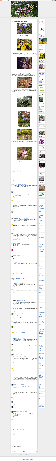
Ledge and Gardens (41, 293)
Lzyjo (14, 307)
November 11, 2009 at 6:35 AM (23, 191)
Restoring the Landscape (41, 340)
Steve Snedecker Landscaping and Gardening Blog (41, 359)
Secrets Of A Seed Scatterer (41, 348)
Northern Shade (41, 321)
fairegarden (40, 238)
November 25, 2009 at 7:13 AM (20, 423)
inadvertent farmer (15, 349)
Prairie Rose (40, 336)
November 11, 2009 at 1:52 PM (24, 326)
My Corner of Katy (41, 308)
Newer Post (13, 451)
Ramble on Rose (15, 332)
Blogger (32, 459)
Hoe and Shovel (41, 268)
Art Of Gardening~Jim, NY (41, 208)
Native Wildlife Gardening (41, 316)
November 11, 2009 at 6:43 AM (18, 211)
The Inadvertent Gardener (41, 380)
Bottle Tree (21, 171)
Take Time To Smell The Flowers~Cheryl (41, 368)
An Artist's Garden (41, 205)
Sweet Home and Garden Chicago (41, 365)
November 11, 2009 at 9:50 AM (18, 294)
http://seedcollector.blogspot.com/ (41, 273)
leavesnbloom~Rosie (41, 292)
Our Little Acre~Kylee (41, 325)
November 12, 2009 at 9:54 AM (18, 406)
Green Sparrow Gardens (41, 262)
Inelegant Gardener (41, 280)
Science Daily (41, 345)
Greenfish (40, 265)
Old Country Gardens (41, 322)
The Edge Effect (41, 377)
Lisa (13, 354)
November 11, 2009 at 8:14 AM (18, 273)
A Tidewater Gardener (40, 202)
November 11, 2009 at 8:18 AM (21, 278)
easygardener (15, 338)
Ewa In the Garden (41, 237)
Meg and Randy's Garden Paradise (41, 301)
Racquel (14, 391)
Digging (40, 228)
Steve (14, 372)
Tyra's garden (41, 393)
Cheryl (14, 313)
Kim (13, 273)
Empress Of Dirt (41, 236)
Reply (14, 181)
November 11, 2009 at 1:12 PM (24, 321)
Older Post (35, 451)
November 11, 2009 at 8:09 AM (21, 262)
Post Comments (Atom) (26, 454)
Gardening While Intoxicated (41, 253)
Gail (13, 224)
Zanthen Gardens (41, 406)
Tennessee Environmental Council (41, 374)
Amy (14, 401)
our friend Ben (15, 283)
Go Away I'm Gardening (40, 260)
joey (13, 406)
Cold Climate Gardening (40, 220)
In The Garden (41, 276)
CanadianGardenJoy (16, 191)
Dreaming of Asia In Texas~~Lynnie (41, 234)
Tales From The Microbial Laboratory (41, 370)
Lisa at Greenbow (15, 184)
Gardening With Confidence (41, 255)
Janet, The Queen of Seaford (17, 326)
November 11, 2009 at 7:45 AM (18, 249)
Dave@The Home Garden (16, 267)
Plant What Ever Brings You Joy (41, 333)
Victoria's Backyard (41, 399)
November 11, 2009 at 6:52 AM (24, 218)
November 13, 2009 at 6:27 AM (23, 411)
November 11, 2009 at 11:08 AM (19, 307)
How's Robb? (41, 269)
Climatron (29, 54)
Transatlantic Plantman (40, 390)
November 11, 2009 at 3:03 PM (21, 338)
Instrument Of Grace (41, 281)
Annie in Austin (41, 206)
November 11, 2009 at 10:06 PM (22, 384)
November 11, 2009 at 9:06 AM (21, 283)
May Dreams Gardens (40, 299)
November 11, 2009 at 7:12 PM (22, 349)
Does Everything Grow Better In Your (41, 231)
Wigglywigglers (41, 405)
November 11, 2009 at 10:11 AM (21, 300)
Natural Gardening (41, 317)
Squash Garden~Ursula (41, 357)
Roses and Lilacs (15, 255)
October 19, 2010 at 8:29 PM (20, 429)
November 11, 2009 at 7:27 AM (19, 243)
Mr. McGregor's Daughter (16, 321)
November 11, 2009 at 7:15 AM (18, 233)
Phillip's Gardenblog (41, 331)
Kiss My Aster (41, 288)
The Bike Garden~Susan (41, 376)
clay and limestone (18, 3)
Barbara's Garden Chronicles (41, 210)
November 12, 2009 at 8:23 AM (19, 391)
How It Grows (15, 278)
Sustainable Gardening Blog (41, 363)
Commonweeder (41, 221)
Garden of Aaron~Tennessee (41, 248)
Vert (39, 398)
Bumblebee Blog (41, 215)
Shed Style (40, 352)
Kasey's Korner (41, 285)
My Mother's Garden (16, 411)
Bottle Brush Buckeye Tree (16, 171)
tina (13, 211)
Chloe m (14, 243)
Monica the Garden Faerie (16, 218)
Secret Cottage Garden (41, 347)
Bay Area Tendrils (41, 211)
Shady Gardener (15, 384)
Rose (14, 249)
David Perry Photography (40, 223)
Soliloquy (40, 355)
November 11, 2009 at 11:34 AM (19, 313)
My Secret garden (41, 311)
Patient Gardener (41, 328)
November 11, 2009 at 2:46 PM (21, 332)
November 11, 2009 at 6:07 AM (22, 184)
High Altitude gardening (40, 267)
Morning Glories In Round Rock (41, 305)
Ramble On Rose (41, 337)
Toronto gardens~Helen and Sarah (41, 388)
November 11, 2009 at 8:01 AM (21, 255)
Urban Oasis (40, 394)
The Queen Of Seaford (41, 382)
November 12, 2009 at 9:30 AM (18, 401)
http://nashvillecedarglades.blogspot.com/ (41, 271)
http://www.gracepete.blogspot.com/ (41, 275)
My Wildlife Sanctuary (41, 312)
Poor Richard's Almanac (41, 335)
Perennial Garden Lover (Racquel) (41, 329)
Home (24, 451)
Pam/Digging (15, 262)
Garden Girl (40, 246)
